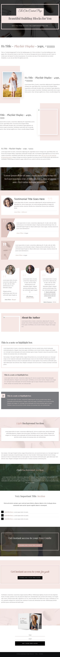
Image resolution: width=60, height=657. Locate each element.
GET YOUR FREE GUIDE (30, 643)
